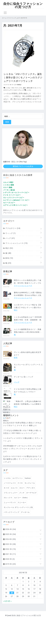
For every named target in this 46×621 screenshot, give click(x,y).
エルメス (14, 488)
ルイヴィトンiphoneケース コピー (16, 200)
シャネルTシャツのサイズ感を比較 (17, 438)
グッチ (21, 493)
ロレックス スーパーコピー (13, 198)
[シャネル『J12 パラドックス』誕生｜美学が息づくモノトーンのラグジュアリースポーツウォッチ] (23, 70)
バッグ (10, 238)
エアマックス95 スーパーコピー (15, 205)
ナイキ (20, 483)
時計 (9, 248)
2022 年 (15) (10, 549)
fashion (28, 478)
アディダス (30, 488)
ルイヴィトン (18, 478)
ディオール (25, 512)
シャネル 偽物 (8, 185)
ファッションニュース (16, 243)
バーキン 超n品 (9, 190)
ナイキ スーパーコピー (12, 195)
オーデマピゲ (31, 493)
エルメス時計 (8, 182)
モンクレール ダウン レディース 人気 (18, 507)
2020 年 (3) (10, 559)
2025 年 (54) (10, 534)
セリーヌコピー (9, 203)
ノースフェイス (10, 483)
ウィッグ (10, 233)
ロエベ (22, 488)
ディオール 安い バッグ (23, 377)
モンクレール (30, 483)
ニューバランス (10, 502)
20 (12, 593)
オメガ (6, 488)
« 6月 (5, 601)
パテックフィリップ (11, 512)
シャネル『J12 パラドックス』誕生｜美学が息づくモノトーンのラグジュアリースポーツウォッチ (23, 77)
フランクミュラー (11, 493)
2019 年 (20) (10, 564)
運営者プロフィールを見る (23, 166)
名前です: (6, 162)
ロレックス (8, 498)
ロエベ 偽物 (7, 187)
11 (16, 84)
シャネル (28, 90)
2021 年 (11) (10, 554)
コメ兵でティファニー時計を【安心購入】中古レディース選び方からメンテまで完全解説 (27, 307)
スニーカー (22, 502)
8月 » (10, 601)
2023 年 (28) (10, 544)
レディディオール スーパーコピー (16, 192)
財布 (9, 258)
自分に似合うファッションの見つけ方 (23, 5)
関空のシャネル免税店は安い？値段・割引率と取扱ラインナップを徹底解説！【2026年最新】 (27, 283)
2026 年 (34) (10, 529)
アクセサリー (12, 228)
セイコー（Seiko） (21, 498)
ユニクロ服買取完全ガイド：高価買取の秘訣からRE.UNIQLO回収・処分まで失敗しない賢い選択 (27, 332)
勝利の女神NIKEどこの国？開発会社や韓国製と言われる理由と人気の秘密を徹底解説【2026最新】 (28, 295)
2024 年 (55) (10, 539)
